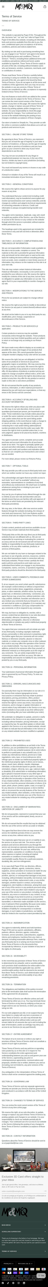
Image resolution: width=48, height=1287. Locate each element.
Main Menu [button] (6, 1225)
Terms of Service (9, 1278)
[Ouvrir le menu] (5, 6)
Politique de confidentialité (35, 1196)
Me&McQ (6, 1276)
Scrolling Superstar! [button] (11, 1231)
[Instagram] (19, 1283)
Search (18, 1276)
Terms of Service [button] (9, 1251)
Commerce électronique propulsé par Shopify (22, 1280)
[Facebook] (3, 1283)
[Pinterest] (13, 1283)
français (7, 1263)
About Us (27, 1276)
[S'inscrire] (44, 1191)
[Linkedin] (24, 1283)
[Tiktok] (8, 1283)
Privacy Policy (24, 1278)
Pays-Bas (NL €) (24, 1263)
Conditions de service (11, 1198)
